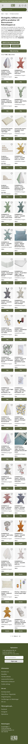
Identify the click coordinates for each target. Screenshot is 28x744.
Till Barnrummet (14, 14)
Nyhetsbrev (4, 714)
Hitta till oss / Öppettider (8, 694)
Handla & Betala (6, 676)
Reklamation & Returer (8, 681)
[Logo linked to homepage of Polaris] (13, 5)
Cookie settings (5, 684)
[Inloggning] (19, 5)
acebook (4, 709)
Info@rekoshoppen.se (7, 730)
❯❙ (20, 636)
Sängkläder (21, 37)
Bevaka (21, 574)
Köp (7, 167)
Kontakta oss (5, 672)
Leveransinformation (7, 679)
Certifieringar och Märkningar (10, 699)
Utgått (20, 543)
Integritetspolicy (6, 697)
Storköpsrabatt (5, 692)
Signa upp (14, 661)
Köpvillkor (4, 674)
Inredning (6, 46)
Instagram (4, 712)
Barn (7, 14)
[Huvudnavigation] (2, 5)
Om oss (3, 702)
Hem (2, 14)
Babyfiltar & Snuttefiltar (14, 30)
